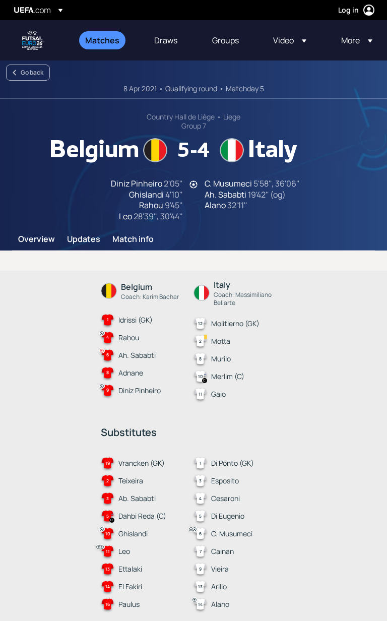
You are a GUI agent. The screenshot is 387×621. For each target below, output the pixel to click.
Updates (83, 239)
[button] (290, 40)
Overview (36, 239)
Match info (133, 239)
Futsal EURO (33, 40)
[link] (102, 40)
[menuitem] (107, 40)
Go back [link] (32, 72)
